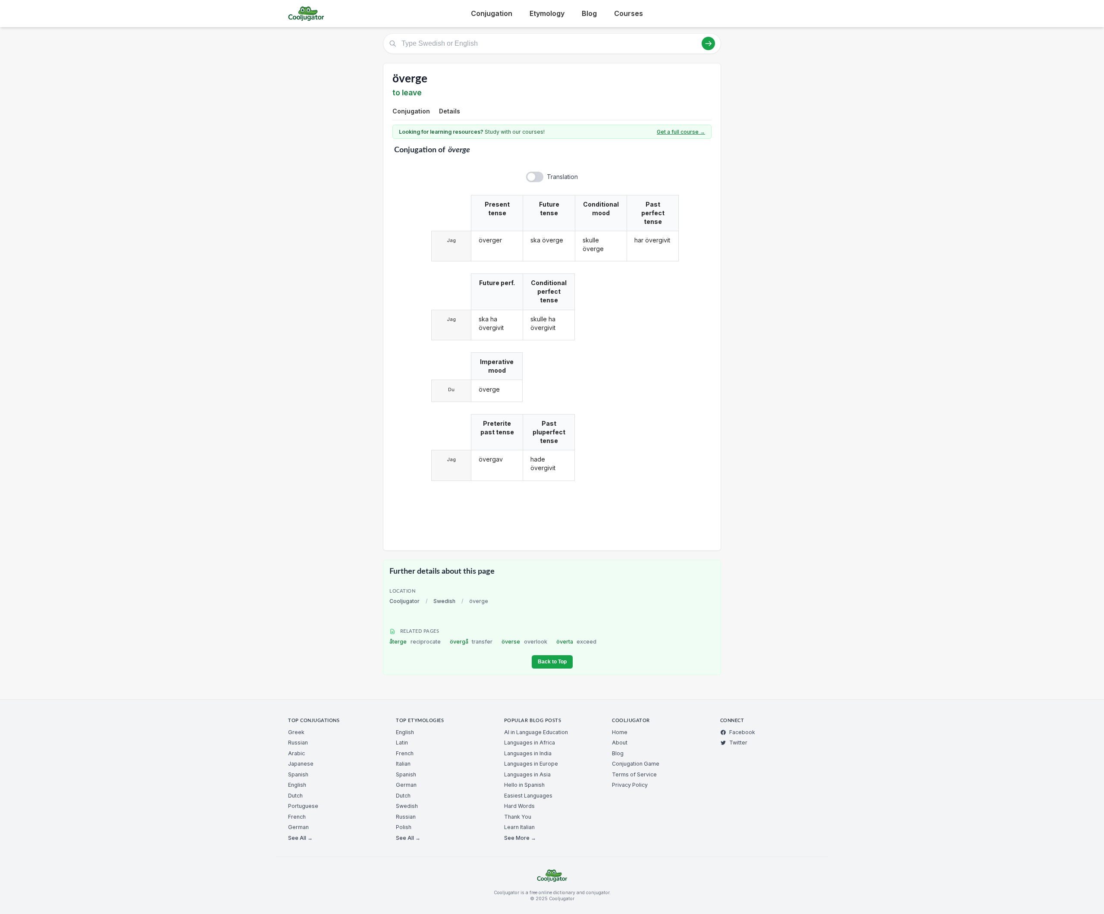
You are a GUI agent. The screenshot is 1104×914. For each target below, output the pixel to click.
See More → (520, 838)
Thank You (517, 816)
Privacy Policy (630, 785)
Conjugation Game (635, 763)
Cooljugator (404, 601)
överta (576, 641)
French (297, 816)
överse (524, 641)
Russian (298, 742)
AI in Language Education (536, 732)
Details (449, 111)
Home (619, 732)
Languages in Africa (529, 742)
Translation (562, 176)
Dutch (295, 795)
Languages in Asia (527, 774)
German (298, 827)
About (619, 742)
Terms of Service (634, 774)
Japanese (301, 763)
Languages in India (528, 753)
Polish (403, 827)
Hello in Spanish (524, 785)
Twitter (738, 742)
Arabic (296, 753)
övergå (471, 641)
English (297, 785)
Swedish (444, 601)
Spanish (298, 774)
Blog (589, 13)
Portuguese (303, 806)
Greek (296, 732)
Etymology (547, 13)
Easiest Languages (528, 795)
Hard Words (519, 806)
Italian (403, 763)
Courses (628, 13)
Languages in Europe (531, 763)
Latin (402, 742)
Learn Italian (519, 827)
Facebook (742, 732)
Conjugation (491, 13)
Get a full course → (681, 132)
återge (415, 641)
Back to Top (552, 662)
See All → (300, 838)
